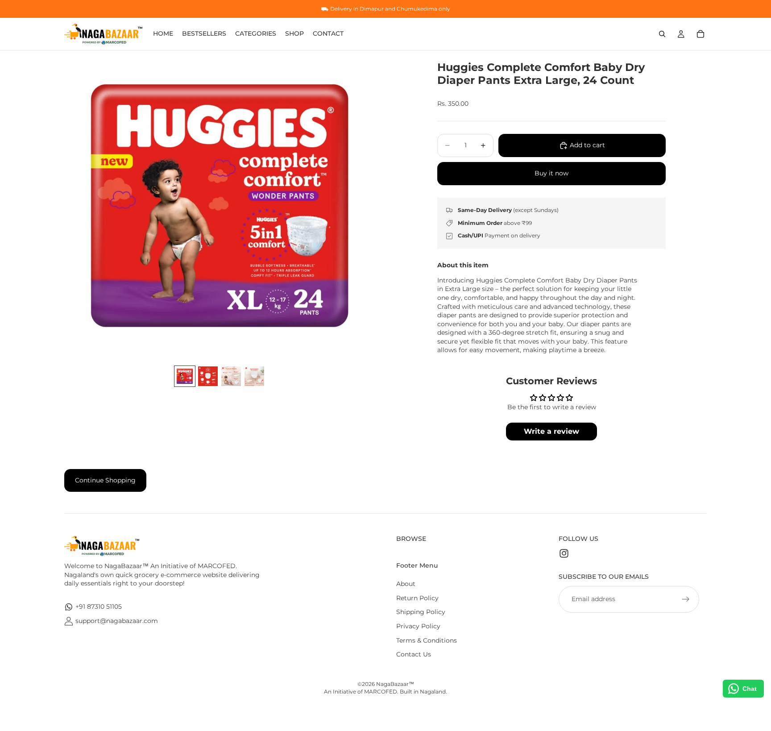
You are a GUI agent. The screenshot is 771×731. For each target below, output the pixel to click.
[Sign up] (685, 599)
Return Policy (417, 598)
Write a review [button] (551, 431)
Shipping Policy (420, 612)
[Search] (662, 34)
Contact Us (413, 654)
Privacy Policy (418, 626)
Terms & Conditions (426, 640)
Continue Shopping (105, 480)
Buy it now (551, 173)
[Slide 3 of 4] (231, 376)
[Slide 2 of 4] (208, 376)
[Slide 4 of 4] (254, 376)
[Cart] (700, 34)
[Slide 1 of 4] (185, 376)
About (405, 584)
